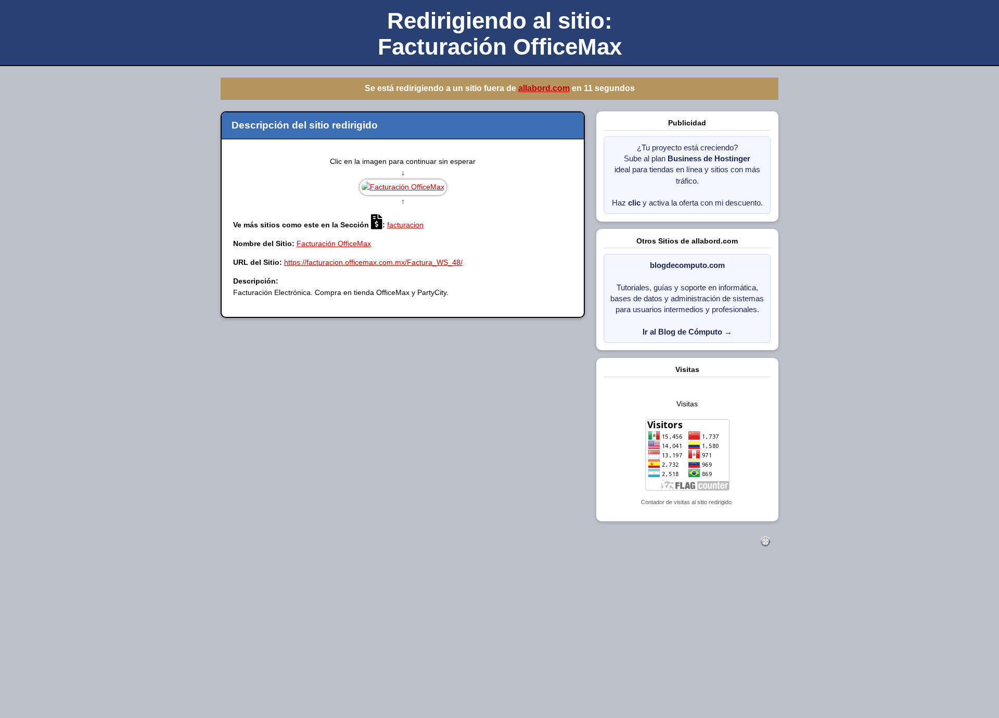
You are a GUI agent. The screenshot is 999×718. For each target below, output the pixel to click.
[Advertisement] (312, 643)
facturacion (405, 225)
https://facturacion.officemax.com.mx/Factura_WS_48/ (373, 262)
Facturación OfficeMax (334, 243)
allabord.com (543, 88)
